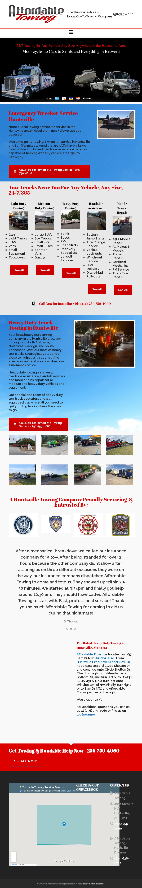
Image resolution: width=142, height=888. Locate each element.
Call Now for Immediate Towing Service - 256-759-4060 (50, 171)
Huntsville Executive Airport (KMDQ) (103, 662)
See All (19, 270)
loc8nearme (86, 714)
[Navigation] (71, 32)
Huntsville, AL (105, 658)
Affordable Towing (91, 654)
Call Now (27, 761)
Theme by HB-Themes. (93, 883)
